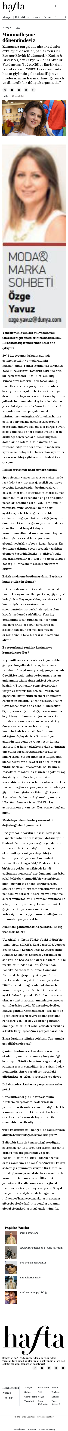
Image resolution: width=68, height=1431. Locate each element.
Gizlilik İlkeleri (19, 1430)
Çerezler (32, 1430)
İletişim (7, 1398)
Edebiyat (56, 1392)
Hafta (5, 96)
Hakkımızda (10, 1387)
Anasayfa (6, 28)
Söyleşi (55, 1397)
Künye (6, 1393)
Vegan (41, 1397)
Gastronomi (30, 1397)
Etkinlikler (22, 17)
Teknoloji (29, 1401)
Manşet (7, 17)
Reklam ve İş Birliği (47, 1430)
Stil (57, 17)
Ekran (36, 17)
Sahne (47, 17)
